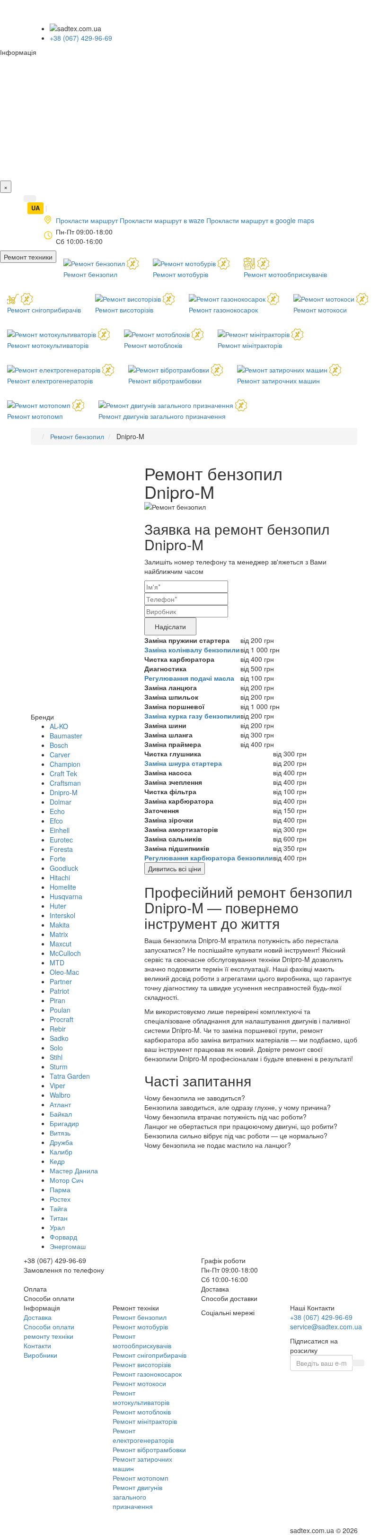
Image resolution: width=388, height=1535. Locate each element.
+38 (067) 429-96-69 (81, 38)
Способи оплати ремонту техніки (49, 1331)
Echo (57, 811)
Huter (58, 906)
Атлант (60, 1104)
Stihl (56, 1057)
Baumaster (66, 735)
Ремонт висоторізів (142, 1364)
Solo (56, 1047)
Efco (56, 820)
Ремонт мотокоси (139, 1383)
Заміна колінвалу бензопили (192, 649)
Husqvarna (66, 896)
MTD (57, 962)
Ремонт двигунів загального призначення (137, 1497)
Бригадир (64, 1123)
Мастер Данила (74, 1170)
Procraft (61, 1019)
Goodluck (64, 868)
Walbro (60, 1095)
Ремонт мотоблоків (142, 1411)
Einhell (60, 830)
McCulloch (65, 953)
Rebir (58, 1028)
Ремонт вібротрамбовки (149, 1449)
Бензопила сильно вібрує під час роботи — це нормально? (235, 1135)
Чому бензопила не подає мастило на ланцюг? (217, 1145)
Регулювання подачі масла (189, 678)
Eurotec (61, 839)
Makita (60, 924)
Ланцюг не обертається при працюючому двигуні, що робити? (240, 1126)
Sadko (59, 1038)
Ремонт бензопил (140, 1317)
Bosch (59, 745)
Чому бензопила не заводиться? (194, 1097)
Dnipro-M (64, 792)
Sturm (59, 1066)
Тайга (58, 1208)
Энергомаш (68, 1246)
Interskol (62, 915)
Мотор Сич (66, 1180)
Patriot (59, 991)
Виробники (40, 1355)
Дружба (61, 1142)
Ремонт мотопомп (140, 1478)
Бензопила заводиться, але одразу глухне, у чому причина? (237, 1107)
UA (35, 207)
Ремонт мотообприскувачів (142, 1340)
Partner (61, 981)
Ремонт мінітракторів (145, 1421)
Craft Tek (63, 773)
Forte (58, 858)
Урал (57, 1227)
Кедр (57, 1161)
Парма (60, 1189)
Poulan (60, 1010)
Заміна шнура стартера (183, 763)
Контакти (37, 1345)
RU (57, 207)
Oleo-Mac (64, 972)
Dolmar (60, 802)
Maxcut (60, 943)
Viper (57, 1085)
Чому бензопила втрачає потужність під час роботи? (225, 1116)
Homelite (63, 887)
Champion (65, 764)
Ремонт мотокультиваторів (141, 1397)
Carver (60, 754)
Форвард (63, 1236)
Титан (59, 1218)
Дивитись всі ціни (174, 868)
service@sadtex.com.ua (326, 1326)
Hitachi (60, 877)
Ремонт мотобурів (140, 1326)
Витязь (60, 1132)
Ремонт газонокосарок (147, 1374)
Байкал (61, 1114)
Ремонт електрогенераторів (143, 1435)
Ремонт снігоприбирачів (149, 1355)
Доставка (38, 1317)
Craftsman (65, 783)
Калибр (61, 1151)
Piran (57, 1000)
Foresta (61, 849)
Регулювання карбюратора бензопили (208, 857)
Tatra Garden (70, 1076)
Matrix (59, 934)
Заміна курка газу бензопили (192, 715)
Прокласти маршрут (88, 220)
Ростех (60, 1199)
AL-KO (59, 726)
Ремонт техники (28, 256)
